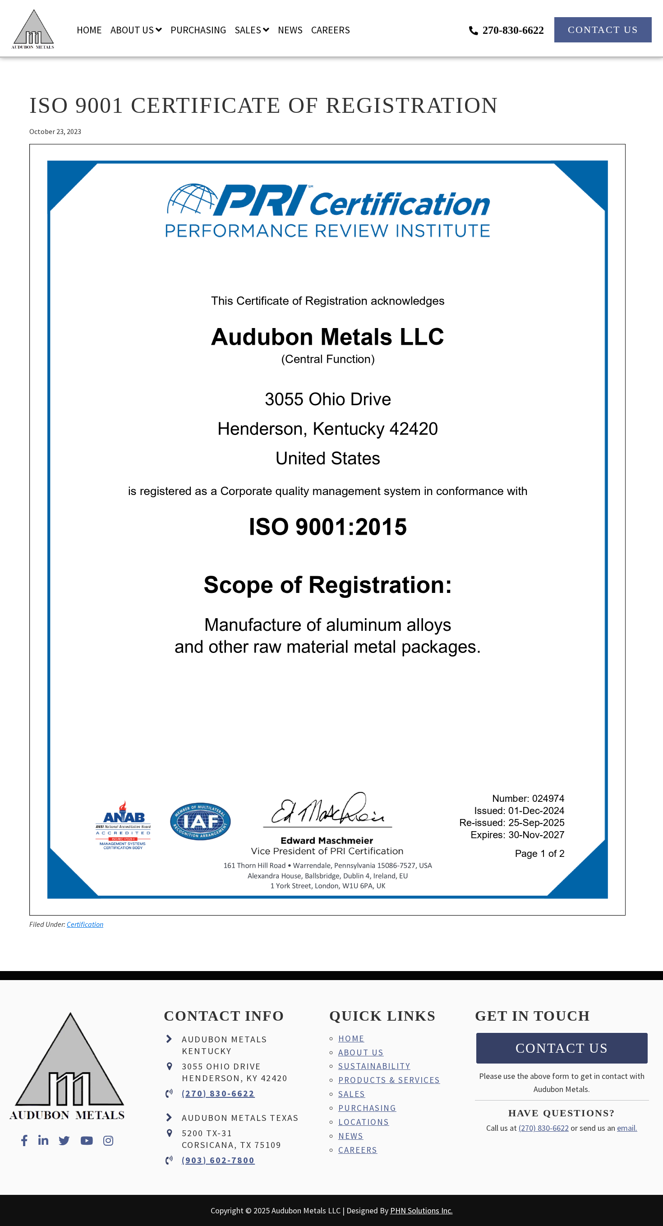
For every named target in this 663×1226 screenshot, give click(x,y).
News (351, 1135)
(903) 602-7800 (218, 1160)
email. (627, 1128)
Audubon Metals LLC (32, 29)
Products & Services (389, 1079)
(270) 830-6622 (218, 1093)
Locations (363, 1121)
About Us (361, 1052)
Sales (351, 1093)
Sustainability (374, 1065)
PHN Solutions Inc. (421, 1210)
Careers (358, 1149)
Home (351, 1038)
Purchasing (367, 1107)
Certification (85, 924)
